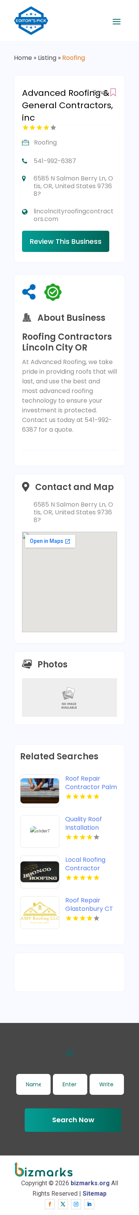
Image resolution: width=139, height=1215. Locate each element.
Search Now (73, 1120)
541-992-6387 (55, 161)
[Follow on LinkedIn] (89, 1204)
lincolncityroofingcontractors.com (74, 215)
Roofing (73, 57)
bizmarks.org (90, 1183)
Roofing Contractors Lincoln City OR (67, 342)
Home (23, 57)
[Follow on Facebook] (50, 1204)
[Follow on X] (63, 1204)
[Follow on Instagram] (76, 1204)
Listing (47, 57)
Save (101, 92)
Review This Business (66, 241)
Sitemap (95, 1193)
